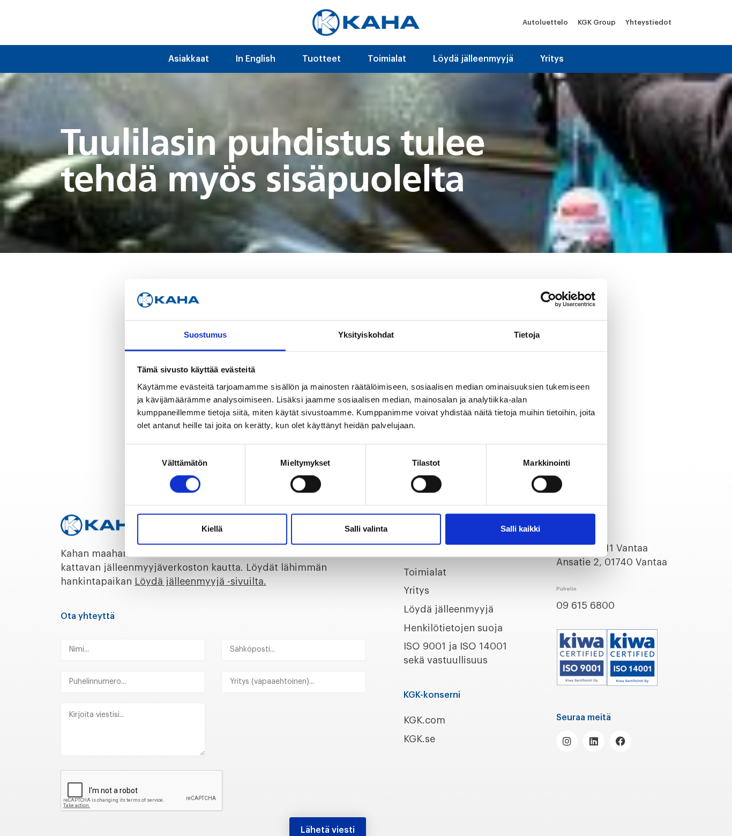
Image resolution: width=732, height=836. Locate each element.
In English (255, 59)
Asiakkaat (188, 59)
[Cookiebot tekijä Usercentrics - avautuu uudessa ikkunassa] (548, 300)
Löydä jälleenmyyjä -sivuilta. (200, 581)
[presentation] (142, 791)
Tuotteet (321, 59)
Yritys (552, 59)
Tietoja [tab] (527, 334)
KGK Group (597, 22)
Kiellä (211, 528)
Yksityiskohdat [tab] (366, 334)
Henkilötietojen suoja (453, 628)
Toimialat (387, 59)
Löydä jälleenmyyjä (473, 59)
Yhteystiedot (648, 22)
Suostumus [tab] (205, 334)
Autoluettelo (545, 22)
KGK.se (419, 739)
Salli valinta (366, 528)
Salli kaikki (520, 528)
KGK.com (424, 720)
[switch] (305, 484)
